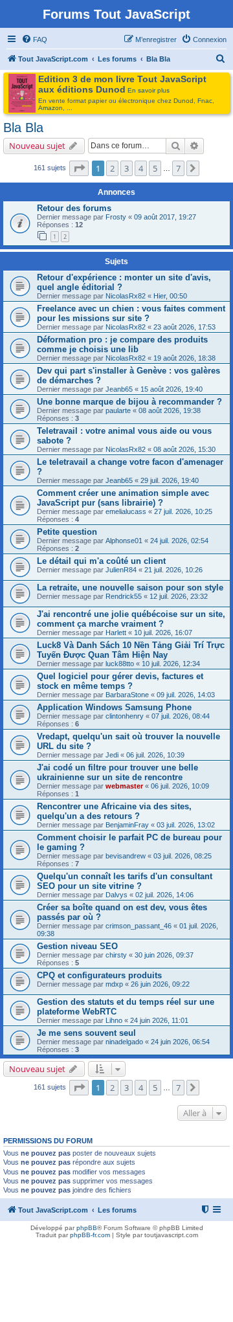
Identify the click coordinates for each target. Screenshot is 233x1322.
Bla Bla (23, 127)
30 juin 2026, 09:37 (164, 955)
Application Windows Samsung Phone (114, 707)
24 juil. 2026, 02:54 (179, 540)
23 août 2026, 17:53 (184, 327)
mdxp (114, 984)
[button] (79, 168)
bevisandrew (125, 856)
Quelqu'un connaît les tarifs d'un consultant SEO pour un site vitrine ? (124, 881)
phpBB (86, 1227)
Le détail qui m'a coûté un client (101, 561)
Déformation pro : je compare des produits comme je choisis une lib (122, 344)
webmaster (124, 786)
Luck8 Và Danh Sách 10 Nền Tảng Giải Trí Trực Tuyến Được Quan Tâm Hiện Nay (131, 650)
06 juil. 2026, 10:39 (155, 755)
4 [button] (141, 168)
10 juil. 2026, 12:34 (171, 663)
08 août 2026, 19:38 (170, 410)
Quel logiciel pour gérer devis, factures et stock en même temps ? (120, 681)
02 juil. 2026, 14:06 (164, 895)
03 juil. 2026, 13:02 (186, 825)
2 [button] (112, 168)
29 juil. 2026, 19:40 (169, 480)
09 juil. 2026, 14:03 (186, 695)
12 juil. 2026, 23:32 (179, 596)
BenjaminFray (127, 825)
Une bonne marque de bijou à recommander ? (129, 402)
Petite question (67, 532)
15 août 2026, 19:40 (171, 389)
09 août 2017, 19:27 (165, 217)
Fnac (204, 100)
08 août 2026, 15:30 (184, 449)
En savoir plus (149, 90)
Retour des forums (74, 208)
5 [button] (155, 168)
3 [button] (126, 168)
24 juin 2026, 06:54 (180, 1042)
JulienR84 (121, 570)
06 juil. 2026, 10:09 (180, 786)
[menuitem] (34, 39)
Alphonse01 (123, 540)
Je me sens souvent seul (86, 1033)
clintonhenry (124, 716)
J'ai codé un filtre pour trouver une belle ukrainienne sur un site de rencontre (117, 772)
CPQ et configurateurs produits (99, 975)
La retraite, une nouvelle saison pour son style (130, 587)
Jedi (111, 755)
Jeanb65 (119, 389)
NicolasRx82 (125, 296)
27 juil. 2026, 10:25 (183, 511)
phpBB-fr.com (90, 1234)
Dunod (183, 100)
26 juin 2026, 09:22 (160, 984)
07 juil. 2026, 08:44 (180, 716)
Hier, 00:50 (170, 296)
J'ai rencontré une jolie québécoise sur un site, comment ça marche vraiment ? (131, 619)
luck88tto (119, 663)
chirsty (116, 955)
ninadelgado (124, 1042)
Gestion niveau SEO (77, 946)
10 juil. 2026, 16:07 (163, 632)
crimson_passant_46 (138, 926)
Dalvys (116, 895)
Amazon (50, 107)
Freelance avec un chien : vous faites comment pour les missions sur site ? (131, 313)
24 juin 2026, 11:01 (159, 1020)
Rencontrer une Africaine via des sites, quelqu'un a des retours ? (114, 811)
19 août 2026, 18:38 (184, 358)
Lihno (113, 1020)
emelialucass (125, 511)
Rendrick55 (123, 596)
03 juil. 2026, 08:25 (182, 856)
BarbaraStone (127, 695)
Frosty (115, 217)
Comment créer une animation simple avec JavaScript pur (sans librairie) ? (123, 498)
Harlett (115, 632)
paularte (118, 410)
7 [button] (178, 168)
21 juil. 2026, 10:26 (173, 570)
